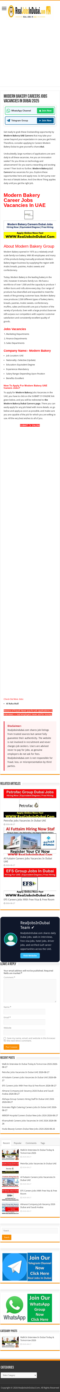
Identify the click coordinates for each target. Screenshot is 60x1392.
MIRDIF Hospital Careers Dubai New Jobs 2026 (24, 1115)
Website (7, 1028)
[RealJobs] (30, 11)
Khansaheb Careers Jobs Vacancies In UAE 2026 (25, 1120)
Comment (9, 977)
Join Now (45, 110)
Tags (43, 1143)
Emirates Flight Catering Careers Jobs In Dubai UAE (26, 1107)
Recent (6, 1143)
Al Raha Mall (12, 703)
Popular (18, 1143)
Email (7, 1017)
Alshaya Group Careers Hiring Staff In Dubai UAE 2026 (28, 1099)
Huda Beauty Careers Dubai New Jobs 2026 (23, 1129)
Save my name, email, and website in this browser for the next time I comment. (29, 1039)
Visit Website (30, 955)
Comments (31, 1143)
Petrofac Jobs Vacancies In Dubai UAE (25, 820)
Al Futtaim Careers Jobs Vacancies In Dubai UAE (25, 1077)
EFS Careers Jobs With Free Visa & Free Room (29, 899)
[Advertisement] (30, 56)
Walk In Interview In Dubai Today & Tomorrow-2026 (27, 1064)
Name (7, 1007)
